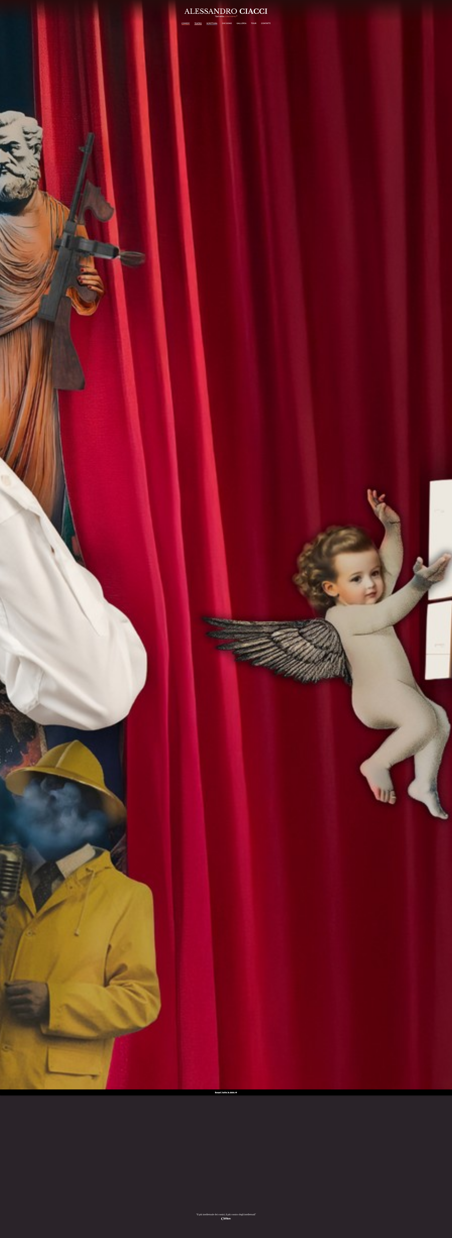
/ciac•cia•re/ (230, 16)
